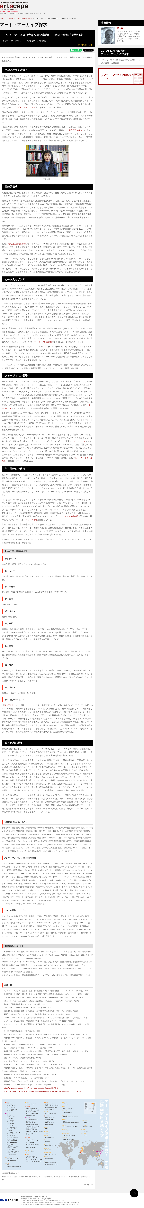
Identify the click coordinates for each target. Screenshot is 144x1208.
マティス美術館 (71, 516)
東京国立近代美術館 (17, 244)
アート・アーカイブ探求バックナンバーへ (123, 76)
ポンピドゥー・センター (24, 107)
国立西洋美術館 (75, 130)
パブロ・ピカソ (78, 441)
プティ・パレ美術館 (43, 341)
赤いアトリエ (10, 705)
